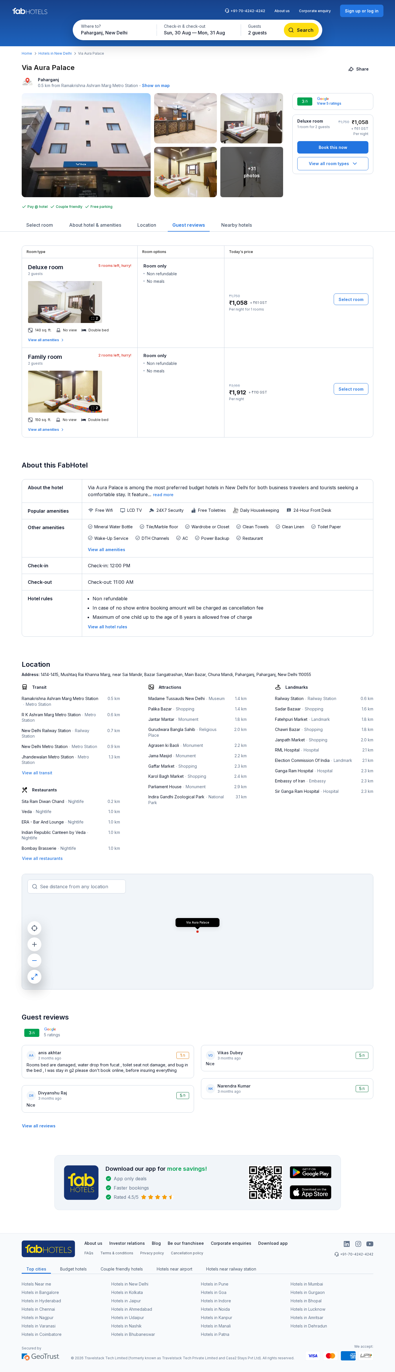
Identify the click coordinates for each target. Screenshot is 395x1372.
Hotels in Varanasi (39, 1325)
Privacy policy (152, 1253)
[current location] (34, 928)
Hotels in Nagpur (37, 1317)
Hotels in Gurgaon (308, 1292)
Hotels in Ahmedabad (131, 1309)
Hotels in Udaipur (127, 1317)
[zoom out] (34, 960)
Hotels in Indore (216, 1300)
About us (282, 11)
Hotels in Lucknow (308, 1309)
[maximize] (34, 977)
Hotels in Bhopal (306, 1300)
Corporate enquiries (231, 1243)
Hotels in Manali (216, 1325)
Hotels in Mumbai (307, 1283)
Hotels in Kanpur (216, 1317)
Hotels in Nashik (126, 1325)
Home (27, 53)
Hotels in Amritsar (307, 1317)
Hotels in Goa (213, 1292)
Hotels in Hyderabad (41, 1300)
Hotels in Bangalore (40, 1292)
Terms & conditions (116, 1253)
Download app (273, 1243)
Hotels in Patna (215, 1334)
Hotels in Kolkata (127, 1292)
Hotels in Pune (214, 1283)
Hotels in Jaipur (126, 1300)
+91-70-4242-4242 (247, 11)
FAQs (88, 1253)
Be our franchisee (186, 1243)
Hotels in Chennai (38, 1309)
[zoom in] (34, 944)
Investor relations (127, 1243)
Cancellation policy (187, 1253)
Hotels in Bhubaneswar (133, 1334)
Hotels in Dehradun (309, 1325)
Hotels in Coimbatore (42, 1334)
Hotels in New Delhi (55, 53)
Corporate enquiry (315, 11)
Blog (156, 1243)
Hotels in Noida (215, 1309)
